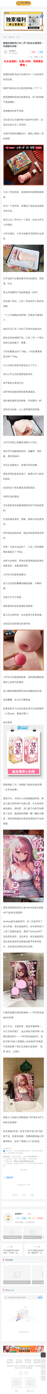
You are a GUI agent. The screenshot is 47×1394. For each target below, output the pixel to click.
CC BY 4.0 (33, 1156)
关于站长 (19, 1360)
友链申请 (10, 1362)
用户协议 (28, 1362)
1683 (24, 1218)
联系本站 (28, 1360)
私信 (41, 52)
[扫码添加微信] (43, 1372)
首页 (5, 37)
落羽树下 (12, 51)
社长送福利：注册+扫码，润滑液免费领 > (23, 63)
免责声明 (19, 1362)
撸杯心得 (12, 37)
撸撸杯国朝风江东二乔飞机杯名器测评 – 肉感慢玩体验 (23, 44)
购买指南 (37, 1360)
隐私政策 (37, 1362)
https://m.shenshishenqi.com (24, 1161)
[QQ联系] (26, 1373)
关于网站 (10, 1360)
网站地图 (29, 1368)
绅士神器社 (23, 1366)
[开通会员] (43, 1355)
